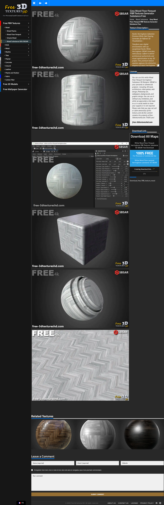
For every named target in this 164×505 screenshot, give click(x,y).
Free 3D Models (10, 84)
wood (153, 181)
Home (132, 19)
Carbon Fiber (10, 79)
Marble (8, 52)
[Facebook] (157, 503)
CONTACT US (123, 503)
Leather (8, 69)
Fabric (7, 76)
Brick (7, 45)
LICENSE (134, 503)
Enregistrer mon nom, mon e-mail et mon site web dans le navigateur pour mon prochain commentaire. (68, 470)
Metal (7, 48)
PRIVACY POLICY (147, 503)
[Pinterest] (160, 503)
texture (147, 181)
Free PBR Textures (11, 23)
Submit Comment (97, 494)
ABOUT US (112, 503)
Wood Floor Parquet (14, 34)
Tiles (7, 55)
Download (133, 181)
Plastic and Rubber (12, 72)
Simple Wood (11, 38)
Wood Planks (11, 31)
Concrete (8, 62)
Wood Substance (142, 19)
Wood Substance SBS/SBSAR (17, 41)
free (139, 181)
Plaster (8, 59)
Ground (8, 66)
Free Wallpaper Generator (15, 89)
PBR (142, 181)
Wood (7, 27)
